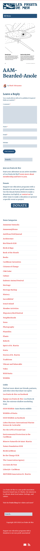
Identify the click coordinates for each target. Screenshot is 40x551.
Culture (6, 276)
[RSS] (29, 544)
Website (5, 142)
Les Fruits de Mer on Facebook (15, 394)
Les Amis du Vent (10, 465)
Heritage (7, 285)
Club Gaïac (7, 271)
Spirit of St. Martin (11, 346)
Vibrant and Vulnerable (12, 364)
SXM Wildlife (8, 409)
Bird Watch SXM (10, 243)
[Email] (25, 544)
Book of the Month (11, 253)
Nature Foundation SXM (13, 446)
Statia (5, 350)
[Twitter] (13, 544)
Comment (7, 104)
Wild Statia (7, 373)
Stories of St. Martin (11, 355)
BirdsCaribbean (9, 451)
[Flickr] (19, 544)
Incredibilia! (8, 299)
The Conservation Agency (13, 460)
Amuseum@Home (10, 229)
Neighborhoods (9, 318)
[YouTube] (21, 544)
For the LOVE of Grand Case (14, 430)
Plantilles (7, 332)
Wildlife (6, 378)
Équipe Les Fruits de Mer (13, 399)
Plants (5, 336)
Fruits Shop (13, 503)
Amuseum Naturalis (11, 225)
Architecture (8, 239)
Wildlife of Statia (10, 413)
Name (5, 127)
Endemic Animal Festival (13, 281)
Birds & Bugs (8, 248)
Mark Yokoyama (15, 85)
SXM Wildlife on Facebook (14, 418)
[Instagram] (16, 544)
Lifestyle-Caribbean (11, 469)
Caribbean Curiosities (12, 262)
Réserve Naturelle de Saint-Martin (17, 442)
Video (5, 369)
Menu (8, 16)
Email (5, 134)
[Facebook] (10, 544)
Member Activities (11, 308)
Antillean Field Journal (12, 234)
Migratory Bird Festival (13, 313)
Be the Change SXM (11, 456)
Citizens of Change (11, 267)
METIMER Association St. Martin (17, 474)
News (5, 322)
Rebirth (6, 341)
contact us (26, 194)
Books (5, 257)
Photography (8, 327)
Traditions (7, 360)
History (6, 294)
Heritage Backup (10, 290)
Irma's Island (8, 304)
